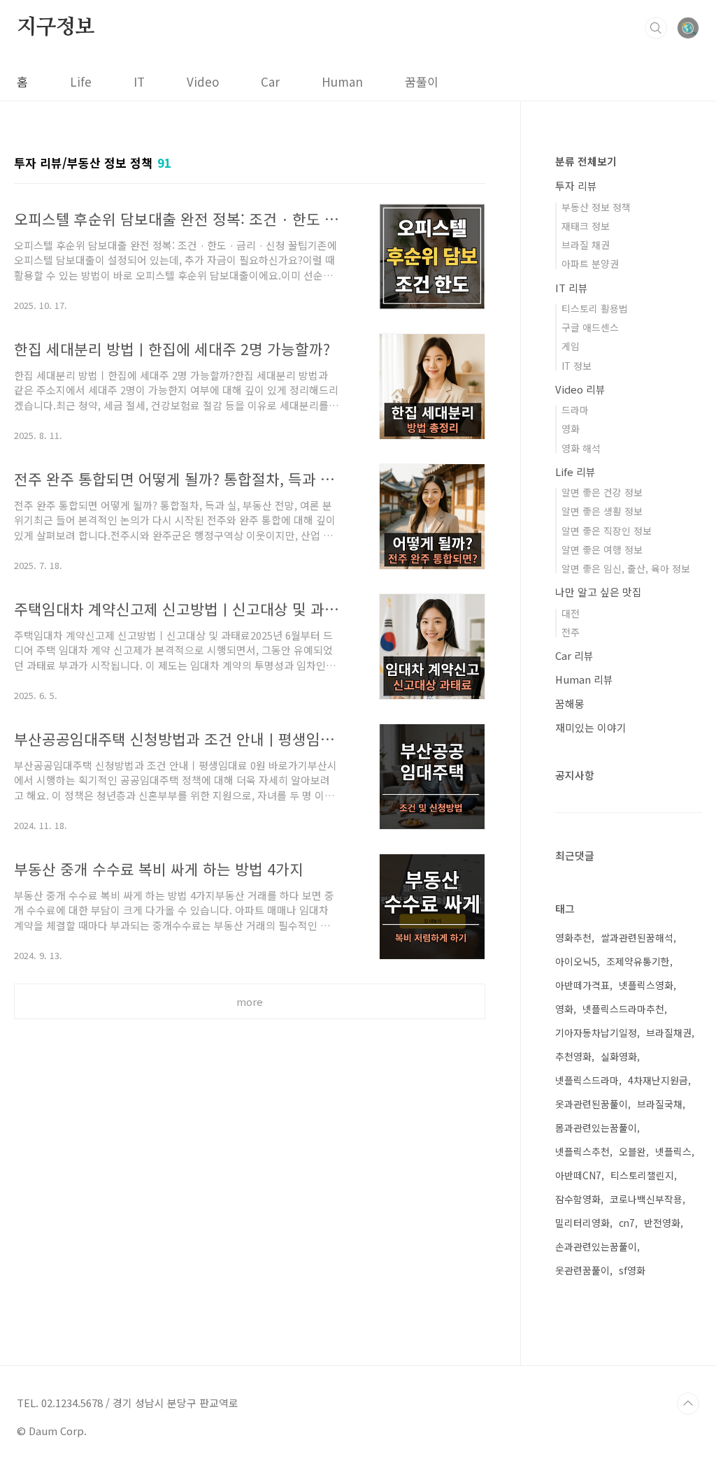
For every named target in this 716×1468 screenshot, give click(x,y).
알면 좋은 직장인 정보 (606, 531)
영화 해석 (581, 448)
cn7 (627, 1223)
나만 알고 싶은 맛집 (598, 591)
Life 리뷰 (575, 471)
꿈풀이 (421, 81)
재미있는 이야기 (590, 727)
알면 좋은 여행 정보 (602, 549)
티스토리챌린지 (642, 1175)
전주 (570, 632)
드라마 (575, 410)
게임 (570, 346)
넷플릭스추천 (582, 1151)
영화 (570, 429)
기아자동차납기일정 (596, 1032)
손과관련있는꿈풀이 (596, 1246)
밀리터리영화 (582, 1223)
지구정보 (55, 27)
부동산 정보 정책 (596, 207)
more (249, 1001)
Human (342, 81)
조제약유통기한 (638, 961)
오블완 (632, 1151)
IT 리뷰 (571, 287)
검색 (655, 27)
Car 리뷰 (574, 655)
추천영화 (573, 1056)
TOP (688, 1404)
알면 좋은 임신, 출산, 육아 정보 (625, 568)
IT (139, 81)
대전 (570, 613)
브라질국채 (659, 1104)
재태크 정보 (585, 226)
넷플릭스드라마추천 (623, 1009)
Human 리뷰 (584, 679)
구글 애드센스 (590, 327)
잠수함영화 (578, 1199)
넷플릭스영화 (646, 985)
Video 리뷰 (580, 389)
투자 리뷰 (576, 185)
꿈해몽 (570, 703)
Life (81, 81)
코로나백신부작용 (646, 1199)
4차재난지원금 (658, 1080)
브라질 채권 (585, 245)
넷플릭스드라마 (587, 1080)
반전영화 (662, 1223)
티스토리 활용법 (594, 308)
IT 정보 (576, 366)
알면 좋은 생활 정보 (602, 511)
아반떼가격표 (582, 985)
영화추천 (573, 937)
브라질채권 (669, 1032)
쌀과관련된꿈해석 (637, 937)
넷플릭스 (673, 1151)
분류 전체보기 (586, 161)
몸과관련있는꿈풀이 (596, 1128)
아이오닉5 (576, 961)
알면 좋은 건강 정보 (602, 492)
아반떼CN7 (578, 1175)
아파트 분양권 (590, 264)
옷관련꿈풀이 (582, 1270)
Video (203, 81)
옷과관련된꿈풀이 (591, 1104)
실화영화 (619, 1056)
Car (270, 81)
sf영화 (632, 1270)
